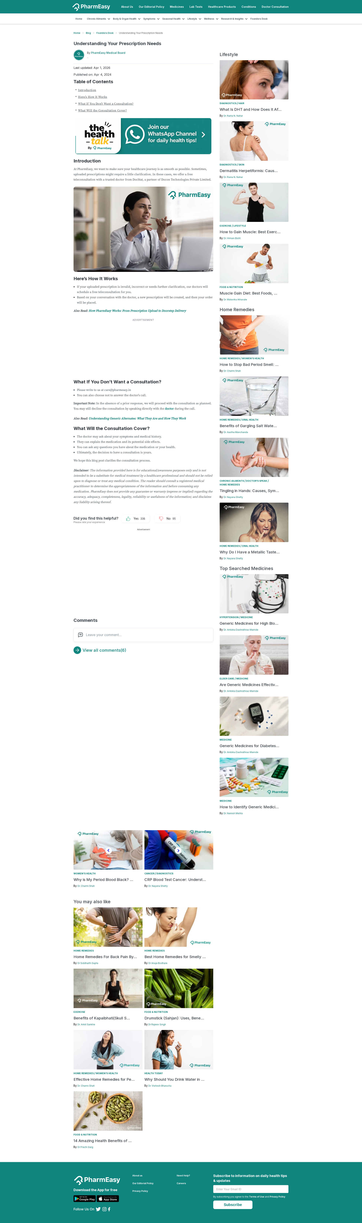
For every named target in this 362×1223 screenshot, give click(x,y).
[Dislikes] (165, 518)
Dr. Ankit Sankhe (86, 1024)
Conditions (249, 6)
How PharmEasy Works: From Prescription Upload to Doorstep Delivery (137, 310)
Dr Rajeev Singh (157, 1024)
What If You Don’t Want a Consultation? (105, 104)
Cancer (149, 873)
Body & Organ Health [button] (124, 18)
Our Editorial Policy (151, 6)
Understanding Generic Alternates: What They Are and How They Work (137, 418)
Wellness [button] (209, 18)
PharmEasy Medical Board (108, 52)
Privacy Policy (140, 1191)
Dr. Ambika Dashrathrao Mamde (241, 629)
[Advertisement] (143, 348)
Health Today (153, 1073)
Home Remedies (230, 358)
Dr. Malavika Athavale (235, 299)
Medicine (247, 617)
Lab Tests (195, 6)
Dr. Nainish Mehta (233, 813)
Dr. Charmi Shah (232, 370)
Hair (241, 103)
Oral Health (250, 419)
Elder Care (227, 678)
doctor (169, 408)
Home (78, 18)
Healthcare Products (222, 6)
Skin (241, 164)
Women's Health (253, 358)
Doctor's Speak (256, 480)
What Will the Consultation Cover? (102, 110)
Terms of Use (256, 1196)
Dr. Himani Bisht (232, 238)
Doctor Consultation (275, 6)
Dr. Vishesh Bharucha (159, 1085)
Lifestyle (239, 225)
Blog (88, 33)
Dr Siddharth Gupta (87, 963)
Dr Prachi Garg (85, 1147)
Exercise (225, 225)
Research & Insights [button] (232, 18)
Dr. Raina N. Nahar (233, 115)
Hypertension (229, 617)
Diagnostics (228, 103)
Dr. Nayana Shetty (233, 497)
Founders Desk (259, 18)
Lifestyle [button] (192, 18)
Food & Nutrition (231, 287)
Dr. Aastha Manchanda (236, 432)
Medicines (177, 6)
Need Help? (183, 1175)
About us (137, 1175)
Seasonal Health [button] (171, 18)
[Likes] (132, 518)
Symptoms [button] (149, 18)
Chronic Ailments (232, 480)
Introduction (87, 90)
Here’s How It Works (92, 97)
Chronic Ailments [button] (96, 18)
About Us (127, 6)
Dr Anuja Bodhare (157, 963)
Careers (181, 1183)
